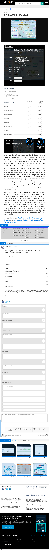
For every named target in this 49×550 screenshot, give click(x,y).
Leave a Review (10, 243)
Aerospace (42, 232)
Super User (31, 232)
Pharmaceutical (42, 237)
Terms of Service (5, 541)
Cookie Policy (19, 541)
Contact (33, 539)
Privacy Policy (19, 539)
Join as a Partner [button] (8, 527)
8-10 (7, 230)
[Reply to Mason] (5, 295)
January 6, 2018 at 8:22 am (13, 246)
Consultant (31, 235)
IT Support (31, 234)
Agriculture (42, 234)
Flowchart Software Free (12, 435)
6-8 (7, 232)
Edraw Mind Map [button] (18, 77)
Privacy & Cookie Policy (41, 495)
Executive (31, 237)
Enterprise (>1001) (19, 235)
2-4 (7, 235)
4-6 (7, 234)
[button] (3, 302)
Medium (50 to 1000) (19, 233)
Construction (42, 230)
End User (31, 230)
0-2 (7, 237)
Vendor (33, 541)
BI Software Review (4, 435)
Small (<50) (19, 230)
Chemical (42, 235)
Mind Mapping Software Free (43, 435)
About (3, 539)
